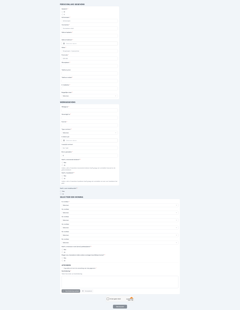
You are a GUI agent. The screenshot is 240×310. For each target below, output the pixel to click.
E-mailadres (66, 85)
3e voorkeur (65, 216)
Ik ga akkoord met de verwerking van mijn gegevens (80, 268)
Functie (64, 122)
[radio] (62, 12)
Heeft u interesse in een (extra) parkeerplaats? (77, 246)
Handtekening (66, 271)
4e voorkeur (65, 224)
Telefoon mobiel (67, 77)
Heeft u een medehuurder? (69, 188)
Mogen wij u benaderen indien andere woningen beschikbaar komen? (83, 255)
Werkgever (65, 107)
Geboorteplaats (67, 32)
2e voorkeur (65, 209)
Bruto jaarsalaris (67, 152)
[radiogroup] (90, 13)
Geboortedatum (67, 40)
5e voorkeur (65, 231)
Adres (64, 47)
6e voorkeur (65, 239)
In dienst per (65, 137)
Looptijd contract (67, 144)
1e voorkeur (66, 201)
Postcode (65, 55)
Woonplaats (66, 62)
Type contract (67, 129)
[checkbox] (62, 268)
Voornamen (66, 25)
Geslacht (65, 9)
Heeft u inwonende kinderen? (71, 159)
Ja (64, 165)
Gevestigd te (66, 114)
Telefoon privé (66, 70)
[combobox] (90, 96)
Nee (65, 162)
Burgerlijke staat (67, 92)
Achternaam (66, 17)
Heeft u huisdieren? (68, 173)
